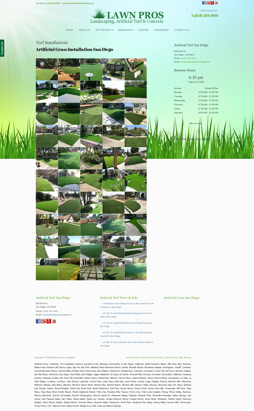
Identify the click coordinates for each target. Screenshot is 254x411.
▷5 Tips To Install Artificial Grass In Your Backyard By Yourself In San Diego (126, 334)
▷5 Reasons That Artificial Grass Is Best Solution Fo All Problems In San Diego (126, 305)
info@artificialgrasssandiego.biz (79, 3)
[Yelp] (212, 4)
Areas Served (132, 357)
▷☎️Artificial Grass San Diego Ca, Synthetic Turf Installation (127, 16)
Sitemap (144, 357)
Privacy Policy (156, 357)
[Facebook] (204, 4)
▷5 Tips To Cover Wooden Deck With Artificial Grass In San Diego (126, 344)
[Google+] (208, 4)
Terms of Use (171, 357)
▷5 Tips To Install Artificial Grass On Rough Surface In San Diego (126, 325)
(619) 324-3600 (53, 3)
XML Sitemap (185, 357)
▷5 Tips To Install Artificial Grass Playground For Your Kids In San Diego (126, 315)
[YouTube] (216, 4)
